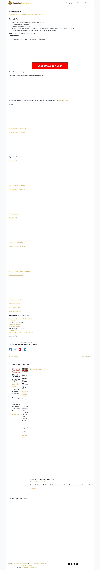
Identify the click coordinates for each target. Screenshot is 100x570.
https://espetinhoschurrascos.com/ (18, 128)
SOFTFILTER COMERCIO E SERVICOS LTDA (21, 332)
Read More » (15, 414)
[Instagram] (71, 564)
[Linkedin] (25, 349)
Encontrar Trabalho (14, 303)
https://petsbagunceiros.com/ (17, 132)
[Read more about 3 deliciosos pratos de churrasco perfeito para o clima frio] (25, 370)
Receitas (14, 384)
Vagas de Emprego (63, 100)
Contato (30, 565)
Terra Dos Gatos (13, 218)
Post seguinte (86, 356)
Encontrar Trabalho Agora (16, 299)
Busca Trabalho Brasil (15, 307)
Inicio (9, 563)
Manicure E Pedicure (14, 324)
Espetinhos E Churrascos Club (17, 246)
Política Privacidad (34, 563)
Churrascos (14, 383)
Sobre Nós (15, 563)
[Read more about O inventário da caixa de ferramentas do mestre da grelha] (16, 370)
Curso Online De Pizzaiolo (16, 242)
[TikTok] (74, 564)
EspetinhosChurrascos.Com (29, 567)
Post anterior (13, 356)
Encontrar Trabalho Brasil (16, 275)
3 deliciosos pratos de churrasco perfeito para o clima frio (25, 381)
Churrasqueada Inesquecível (17, 189)
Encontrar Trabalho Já (15, 311)
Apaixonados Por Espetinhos (17, 185)
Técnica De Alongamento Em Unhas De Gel (21, 319)
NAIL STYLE (12, 320)
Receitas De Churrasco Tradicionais (42, 479)
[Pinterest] (20, 349)
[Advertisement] (50, 51)
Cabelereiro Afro (13, 330)
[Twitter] (15, 349)
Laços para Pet (13, 160)
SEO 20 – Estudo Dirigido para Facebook (20, 271)
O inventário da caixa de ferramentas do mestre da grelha (16, 378)
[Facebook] (10, 349)
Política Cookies (23, 563)
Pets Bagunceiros (14, 214)
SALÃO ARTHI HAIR (14, 326)
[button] (73, 3)
